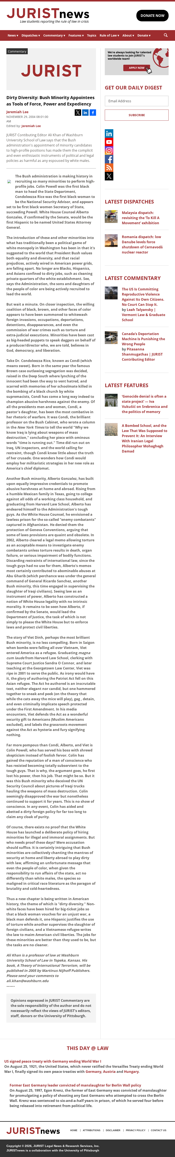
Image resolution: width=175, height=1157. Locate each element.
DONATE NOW (152, 15)
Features (76, 35)
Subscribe (137, 115)
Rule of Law (109, 35)
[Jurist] (48, 16)
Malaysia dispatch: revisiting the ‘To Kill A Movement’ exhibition (140, 217)
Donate (143, 35)
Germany (93, 1071)
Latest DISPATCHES (129, 201)
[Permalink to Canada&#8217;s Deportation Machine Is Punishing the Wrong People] (111, 337)
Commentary (54, 35)
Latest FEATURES (126, 385)
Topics (91, 35)
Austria (109, 1071)
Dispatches (31, 35)
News (13, 35)
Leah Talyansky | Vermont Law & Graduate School (143, 314)
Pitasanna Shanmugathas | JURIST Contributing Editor (142, 354)
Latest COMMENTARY (133, 277)
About (128, 35)
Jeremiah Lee (31, 126)
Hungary (131, 1071)
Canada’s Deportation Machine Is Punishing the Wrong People (143, 338)
